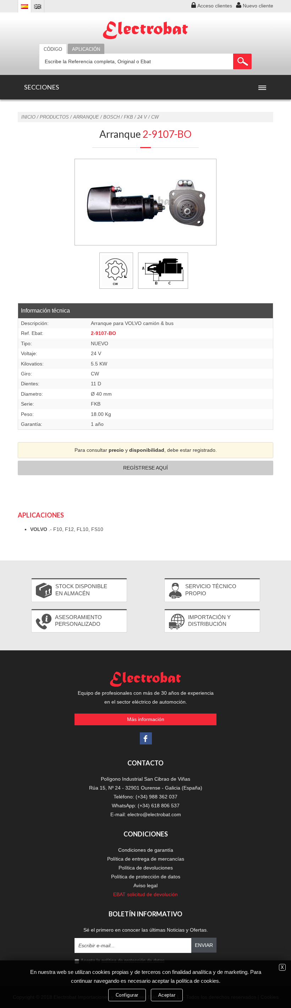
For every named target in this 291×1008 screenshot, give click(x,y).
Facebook (146, 738)
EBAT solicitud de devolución (145, 894)
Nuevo (258, 6)
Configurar (127, 995)
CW (155, 117)
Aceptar (167, 995)
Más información (145, 719)
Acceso (214, 6)
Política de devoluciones (146, 868)
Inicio (28, 117)
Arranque (86, 117)
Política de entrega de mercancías (145, 859)
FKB (128, 117)
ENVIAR (204, 945)
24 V (142, 117)
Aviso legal (145, 885)
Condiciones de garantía (145, 850)
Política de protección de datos (145, 876)
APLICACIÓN (86, 49)
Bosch (111, 117)
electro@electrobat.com (154, 814)
